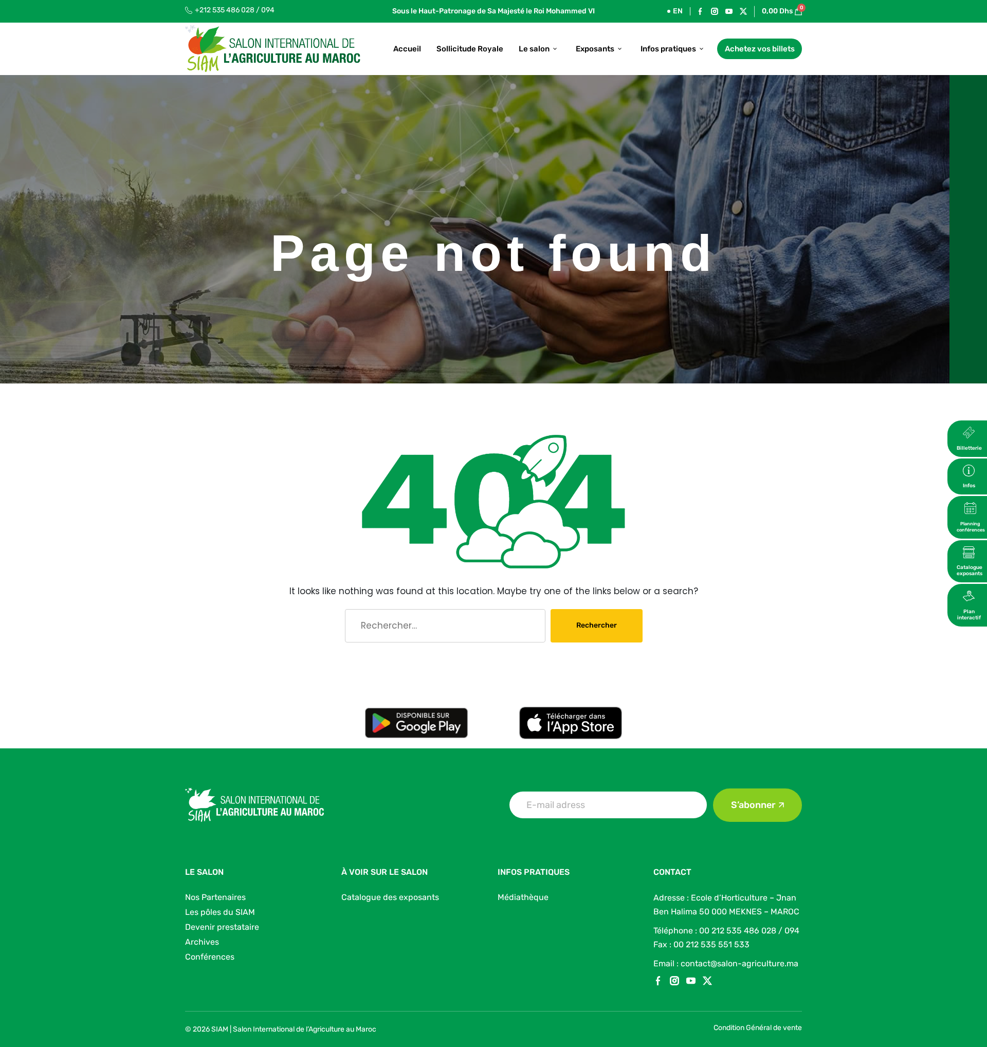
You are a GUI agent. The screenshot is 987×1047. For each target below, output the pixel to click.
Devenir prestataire (222, 927)
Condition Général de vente (758, 1027)
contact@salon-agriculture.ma (739, 963)
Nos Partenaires (215, 897)
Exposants (595, 48)
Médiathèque (523, 897)
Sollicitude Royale (469, 48)
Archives (202, 942)
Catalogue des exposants (390, 897)
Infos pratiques (668, 48)
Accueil (407, 48)
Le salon (534, 48)
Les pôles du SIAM (220, 912)
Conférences (209, 957)
